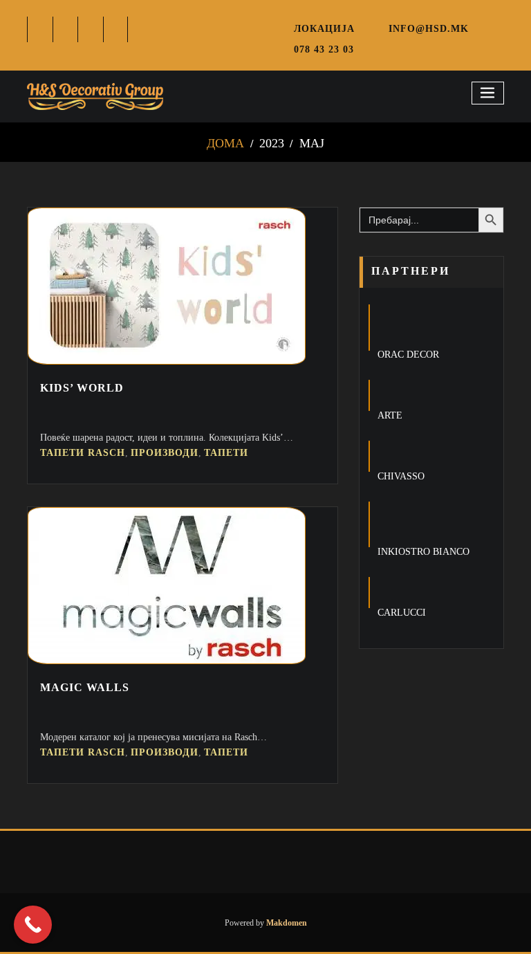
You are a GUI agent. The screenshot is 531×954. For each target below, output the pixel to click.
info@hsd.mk (429, 28)
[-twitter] (66, 29)
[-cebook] (40, 29)
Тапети (226, 453)
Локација (324, 28)
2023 (271, 143)
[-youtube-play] (116, 29)
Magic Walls (84, 687)
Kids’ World (82, 388)
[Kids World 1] (167, 361)
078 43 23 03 (324, 49)
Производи (164, 453)
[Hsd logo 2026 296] (95, 97)
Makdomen (285, 923)
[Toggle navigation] (488, 93)
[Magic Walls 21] (167, 660)
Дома (225, 143)
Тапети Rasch (82, 453)
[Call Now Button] (33, 925)
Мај (311, 143)
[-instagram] (91, 29)
